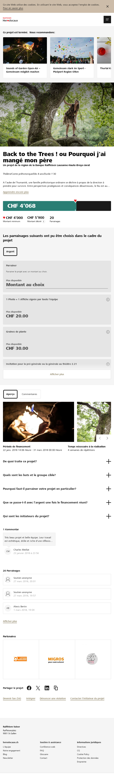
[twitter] (38, 688)
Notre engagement (11, 750)
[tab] (10, 251)
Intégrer (30, 698)
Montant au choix (25, 284)
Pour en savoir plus (13, 8)
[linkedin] (47, 688)
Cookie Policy (83, 754)
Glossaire (44, 754)
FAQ (42, 750)
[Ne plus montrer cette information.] (107, 6)
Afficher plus (57, 374)
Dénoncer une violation (53, 698)
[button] (107, 19)
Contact (43, 758)
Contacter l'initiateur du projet (87, 698)
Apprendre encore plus (16, 192)
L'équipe (7, 747)
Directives (81, 747)
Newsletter (8, 758)
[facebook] (29, 688)
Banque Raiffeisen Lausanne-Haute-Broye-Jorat (62, 165)
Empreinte (81, 762)
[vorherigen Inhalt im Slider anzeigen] (107, 438)
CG (78, 750)
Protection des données (88, 758)
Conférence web (47, 747)
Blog (5, 754)
